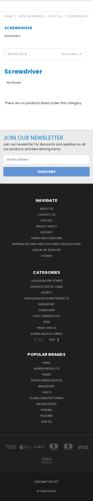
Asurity (46, 292)
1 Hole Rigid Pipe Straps (46, 281)
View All (46, 422)
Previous (7, 496)
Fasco (46, 392)
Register (54, 250)
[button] (45, 54)
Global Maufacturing (46, 334)
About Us (46, 209)
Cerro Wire (46, 310)
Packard (46, 416)
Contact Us (46, 215)
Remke (46, 374)
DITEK (46, 322)
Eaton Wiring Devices (46, 380)
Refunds (46, 232)
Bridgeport (46, 304)
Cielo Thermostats (46, 316)
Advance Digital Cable (46, 287)
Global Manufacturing (46, 398)
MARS (46, 363)
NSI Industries (47, 404)
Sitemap (46, 256)
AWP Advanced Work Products (46, 298)
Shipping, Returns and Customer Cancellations (46, 244)
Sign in (37, 250)
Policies (46, 220)
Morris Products (46, 369)
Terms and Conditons (46, 238)
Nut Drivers (12, 36)
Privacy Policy (46, 226)
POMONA (46, 410)
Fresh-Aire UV (46, 328)
